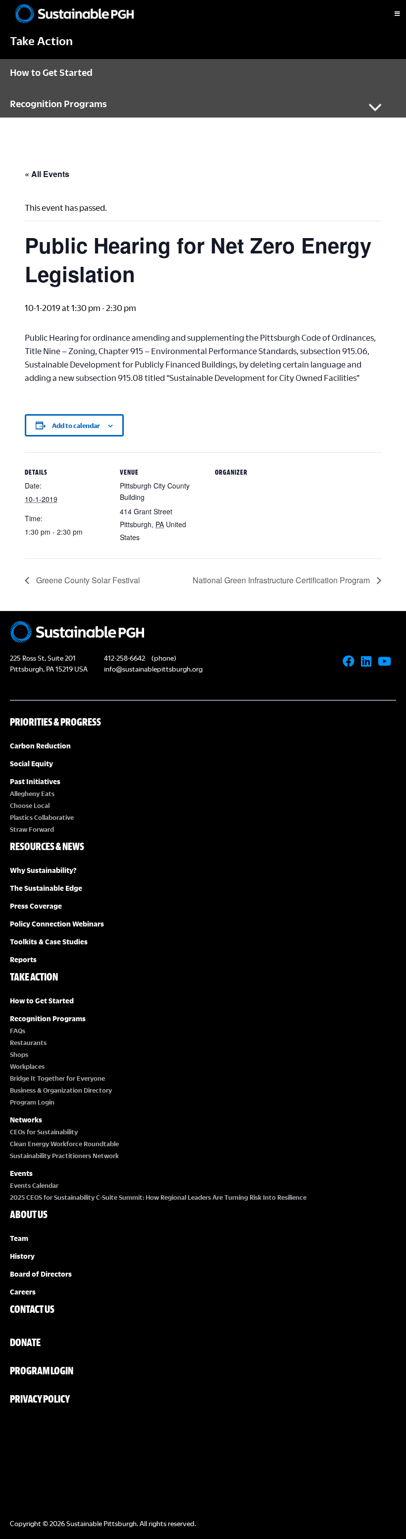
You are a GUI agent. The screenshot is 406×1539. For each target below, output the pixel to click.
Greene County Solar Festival (87, 580)
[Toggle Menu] (388, 13)
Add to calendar (76, 425)
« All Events (47, 174)
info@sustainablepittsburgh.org (153, 669)
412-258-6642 (124, 658)
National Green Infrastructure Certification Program (282, 580)
